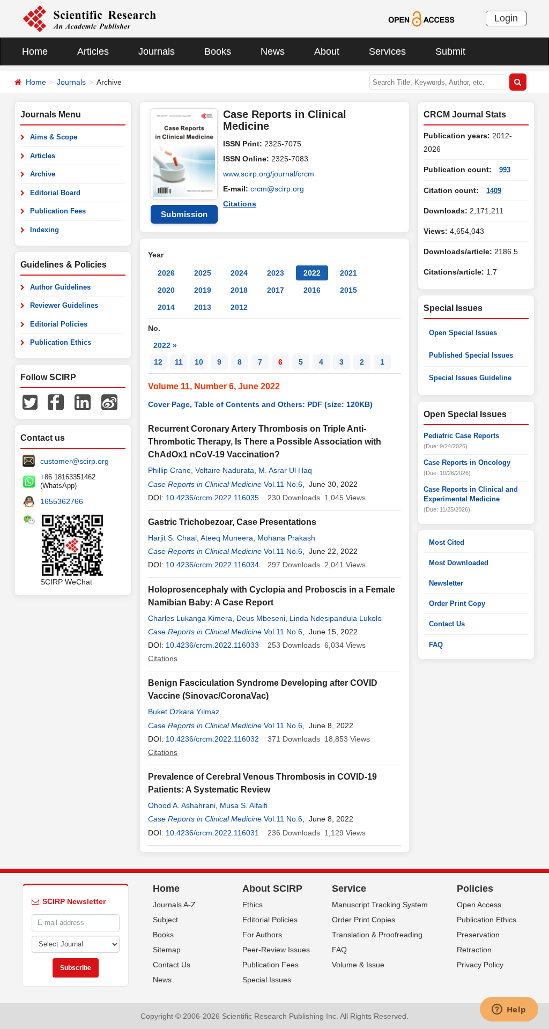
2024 (239, 273)
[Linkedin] (83, 401)
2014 (166, 307)
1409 (493, 191)
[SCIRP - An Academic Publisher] (89, 18)
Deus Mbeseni (260, 618)
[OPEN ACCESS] (421, 18)
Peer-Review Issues (276, 949)
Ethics (252, 904)
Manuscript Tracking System (380, 904)
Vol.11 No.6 (283, 484)
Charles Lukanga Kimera (190, 618)
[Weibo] (109, 401)
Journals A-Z (174, 904)
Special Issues (266, 979)
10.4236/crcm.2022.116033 (212, 645)
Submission (184, 214)
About (326, 51)
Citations (239, 203)
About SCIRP (272, 888)
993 (504, 170)
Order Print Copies (363, 919)
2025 (202, 273)
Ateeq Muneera (227, 538)
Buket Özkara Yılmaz (183, 711)
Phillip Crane (169, 470)
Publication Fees (58, 211)
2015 (348, 290)
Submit (450, 51)
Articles (93, 51)
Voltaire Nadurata (224, 470)
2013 (202, 307)
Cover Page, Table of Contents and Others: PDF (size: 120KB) (260, 404)
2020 (166, 290)
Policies (475, 888)
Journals (156, 51)
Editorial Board (55, 193)
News (273, 51)
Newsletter (446, 583)
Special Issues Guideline (470, 378)
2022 (312, 273)
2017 (275, 290)
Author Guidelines (60, 287)
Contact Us (447, 624)
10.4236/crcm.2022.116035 (212, 497)
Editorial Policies (58, 324)
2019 (202, 290)
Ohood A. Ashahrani (182, 805)
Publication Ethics (60, 342)
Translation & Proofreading (377, 934)
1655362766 (61, 501)
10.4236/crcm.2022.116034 (212, 564)
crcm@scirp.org (277, 188)
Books (217, 51)
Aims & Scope (53, 137)
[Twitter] (30, 401)
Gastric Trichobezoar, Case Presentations (232, 522)
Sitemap (167, 949)
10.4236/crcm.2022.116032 (212, 739)
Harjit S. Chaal (172, 538)
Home (35, 51)
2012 (239, 307)
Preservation (478, 934)
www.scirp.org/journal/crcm (268, 173)
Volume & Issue (358, 964)
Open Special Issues (463, 333)
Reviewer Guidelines (64, 305)
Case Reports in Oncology (467, 462)
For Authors (262, 934)
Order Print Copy (457, 603)
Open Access (479, 904)
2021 (348, 273)
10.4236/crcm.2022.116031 (212, 832)
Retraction (474, 949)
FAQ (436, 645)
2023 (275, 273)
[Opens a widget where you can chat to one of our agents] (508, 1010)
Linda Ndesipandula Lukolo (336, 618)
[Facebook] (56, 401)
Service (349, 888)
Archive (42, 174)
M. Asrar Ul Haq (285, 470)
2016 (312, 290)
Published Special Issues (471, 355)
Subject (165, 919)
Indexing (44, 230)
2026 (166, 273)
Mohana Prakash (286, 538)
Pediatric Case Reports (461, 436)
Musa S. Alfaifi (244, 805)
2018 (239, 290)
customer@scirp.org (74, 461)
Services (387, 51)
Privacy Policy (480, 964)
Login (506, 18)
